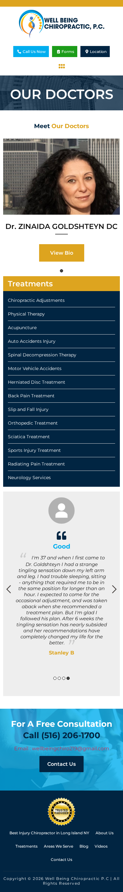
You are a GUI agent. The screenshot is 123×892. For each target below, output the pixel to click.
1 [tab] (61, 270)
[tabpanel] (61, 202)
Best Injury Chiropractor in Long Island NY (49, 832)
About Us (105, 832)
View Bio (61, 253)
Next (114, 589)
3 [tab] (63, 678)
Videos (101, 846)
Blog (83, 846)
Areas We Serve (58, 846)
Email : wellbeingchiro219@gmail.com (61, 749)
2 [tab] (59, 678)
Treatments (26, 846)
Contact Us (61, 764)
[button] (61, 66)
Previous (8, 589)
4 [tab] (68, 678)
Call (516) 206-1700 (61, 735)
